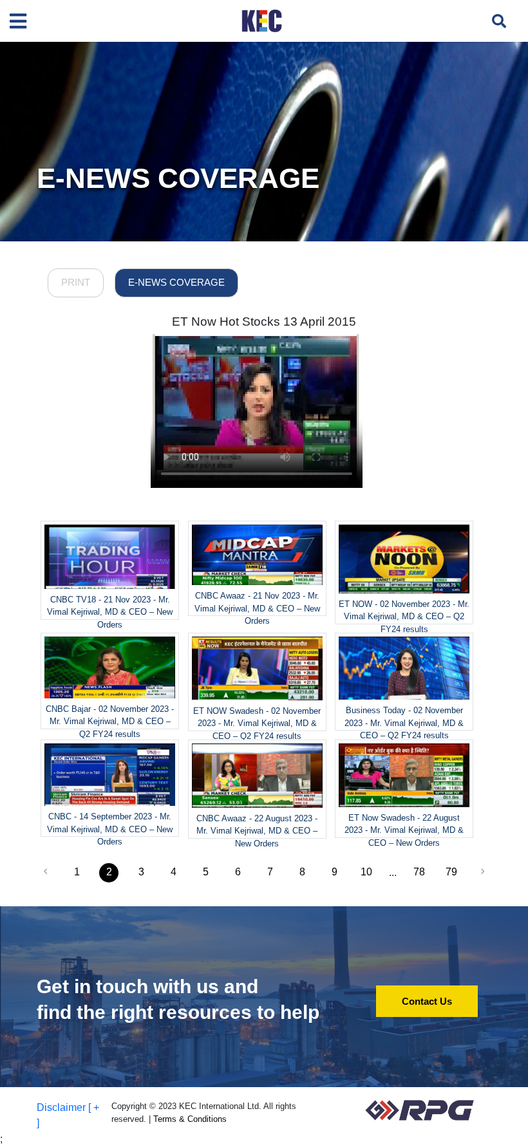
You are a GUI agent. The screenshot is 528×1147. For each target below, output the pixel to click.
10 (366, 871)
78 (419, 871)
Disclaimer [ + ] (68, 1115)
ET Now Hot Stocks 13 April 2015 (264, 321)
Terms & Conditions (190, 1119)
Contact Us (427, 1001)
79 (451, 871)
